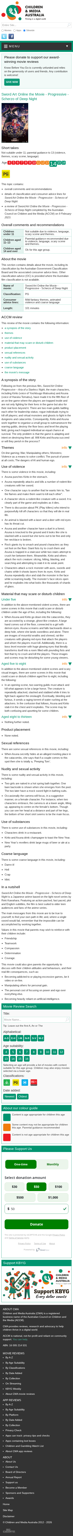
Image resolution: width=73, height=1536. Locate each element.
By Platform (11, 1414)
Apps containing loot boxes (20, 1440)
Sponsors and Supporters (19, 1492)
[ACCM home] (23, 20)
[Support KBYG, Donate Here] (36, 1301)
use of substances (15, 362)
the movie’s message (17, 372)
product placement (15, 347)
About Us (10, 1461)
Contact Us (11, 1466)
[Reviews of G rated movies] (7, 1087)
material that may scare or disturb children (29, 342)
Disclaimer (9, 1516)
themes (9, 332)
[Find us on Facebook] (11, 36)
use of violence (13, 337)
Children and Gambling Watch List (24, 1446)
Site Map (8, 1510)
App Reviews (12, 1400)
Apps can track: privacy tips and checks (27, 1435)
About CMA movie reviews (20, 1393)
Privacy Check (13, 1430)
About (7, 1457)
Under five (34, 599)
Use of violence (34, 466)
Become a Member (16, 1487)
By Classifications (15, 1367)
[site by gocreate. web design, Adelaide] (9, 1532)
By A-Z (9, 1357)
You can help (20, 1339)
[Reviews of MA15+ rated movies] (34, 1087)
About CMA (11, 1309)
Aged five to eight (34, 663)
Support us (11, 1482)
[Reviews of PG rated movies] (16, 1087)
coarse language (14, 367)
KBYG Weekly (13, 1388)
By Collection (12, 1378)
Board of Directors (15, 1472)
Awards (9, 1498)
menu (39, 46)
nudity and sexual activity (19, 357)
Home (6, 1504)
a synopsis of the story (18, 327)
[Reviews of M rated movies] (25, 1087)
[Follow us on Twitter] (4, 36)
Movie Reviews (13, 1353)
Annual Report (13, 1477)
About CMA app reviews (18, 1451)
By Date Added (13, 1373)
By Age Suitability (15, 1362)
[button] (36, 46)
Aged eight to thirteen (34, 716)
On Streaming (13, 1383)
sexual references (15, 352)
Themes (34, 447)
